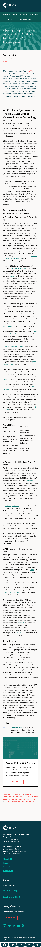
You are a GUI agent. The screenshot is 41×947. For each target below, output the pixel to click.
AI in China (19, 632)
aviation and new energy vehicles (20, 257)
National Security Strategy (29, 14)
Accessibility (8, 871)
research (21, 622)
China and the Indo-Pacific (13, 795)
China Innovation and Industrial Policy (17, 796)
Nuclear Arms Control (25, 19)
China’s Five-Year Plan (20, 268)
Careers (6, 863)
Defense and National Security (24, 799)
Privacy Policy (8, 867)
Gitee (28, 293)
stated (12, 276)
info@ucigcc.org (10, 890)
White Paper (7, 326)
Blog (5, 62)
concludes (26, 526)
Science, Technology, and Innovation (19, 801)
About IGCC (7, 859)
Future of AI (12, 19)
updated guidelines (12, 506)
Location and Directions (13, 897)
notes (32, 570)
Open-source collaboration (13, 346)
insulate (12, 382)
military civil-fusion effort (12, 592)
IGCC (10, 5)
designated (31, 480)
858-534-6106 (9, 885)
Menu (35, 4)
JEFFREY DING (16, 727)
